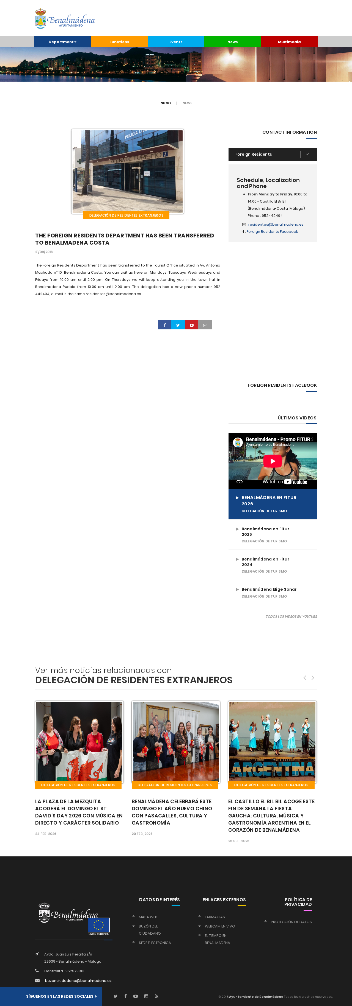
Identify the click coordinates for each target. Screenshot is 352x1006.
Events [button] (176, 41)
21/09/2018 (44, 252)
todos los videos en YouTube (291, 616)
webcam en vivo (220, 926)
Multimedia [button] (289, 41)
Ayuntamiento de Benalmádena (256, 996)
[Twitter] (116, 996)
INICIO (165, 103)
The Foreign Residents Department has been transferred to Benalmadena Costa (124, 239)
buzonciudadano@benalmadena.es (78, 980)
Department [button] (61, 41)
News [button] (232, 41)
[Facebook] (125, 996)
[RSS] (156, 996)
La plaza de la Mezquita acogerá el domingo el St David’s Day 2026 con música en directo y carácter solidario (79, 812)
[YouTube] (135, 996)
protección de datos (291, 921)
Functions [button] (119, 41)
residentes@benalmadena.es (276, 224)
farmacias (215, 917)
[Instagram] (146, 996)
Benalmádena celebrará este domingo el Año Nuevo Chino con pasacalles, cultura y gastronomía (172, 812)
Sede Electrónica (155, 942)
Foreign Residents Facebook (272, 231)
